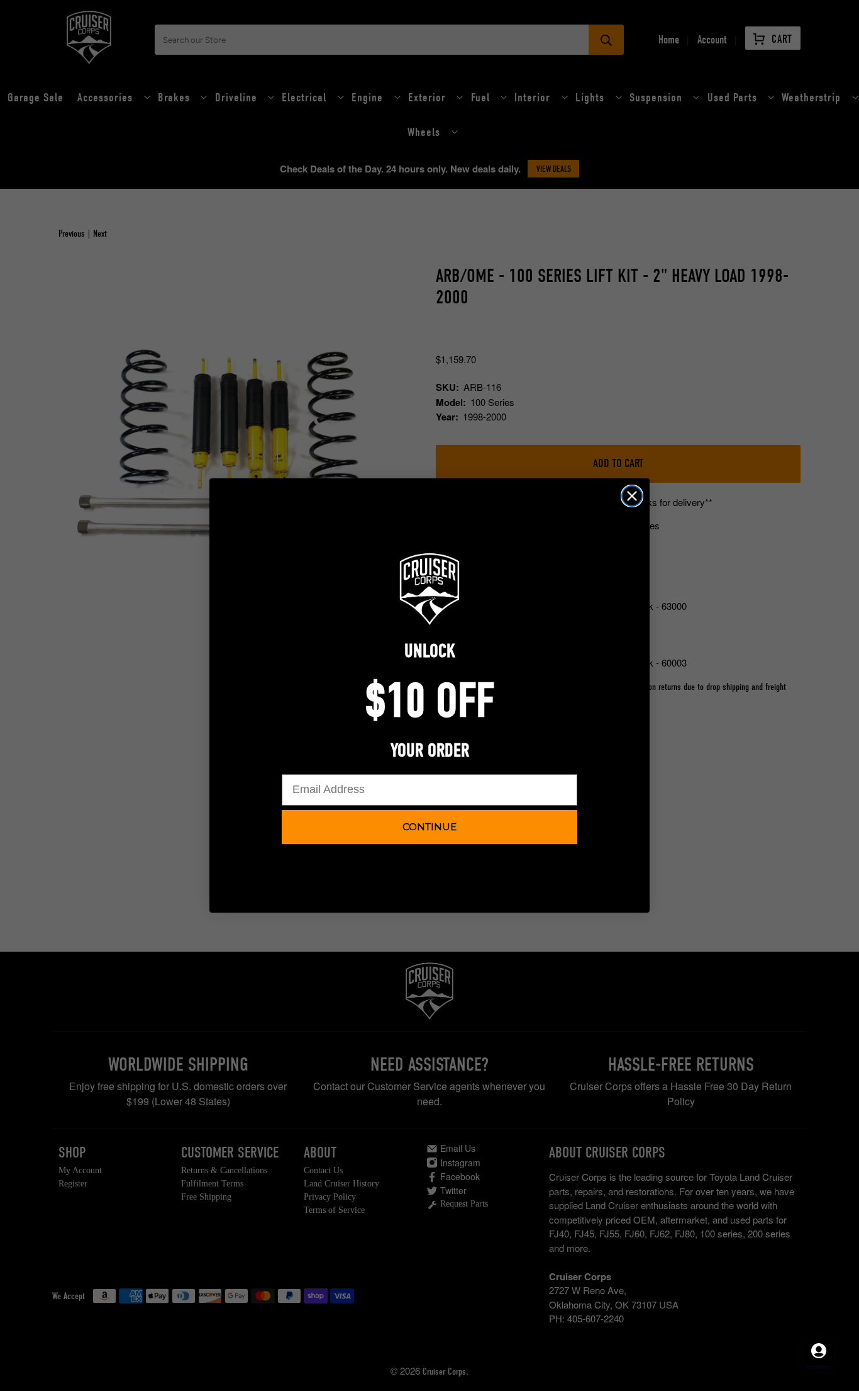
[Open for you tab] (819, 1351)
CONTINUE (429, 827)
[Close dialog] (632, 496)
